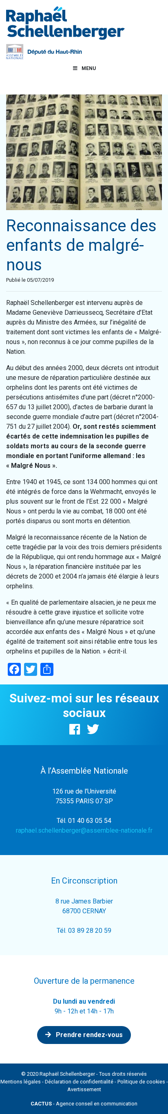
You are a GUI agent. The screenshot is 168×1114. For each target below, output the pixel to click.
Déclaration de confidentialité (79, 1082)
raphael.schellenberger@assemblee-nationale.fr (84, 830)
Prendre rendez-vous (88, 1035)
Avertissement (84, 1089)
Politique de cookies (141, 1082)
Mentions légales (20, 1082)
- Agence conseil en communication (84, 1104)
